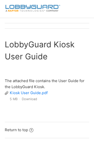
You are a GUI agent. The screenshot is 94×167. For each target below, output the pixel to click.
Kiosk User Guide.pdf (29, 92)
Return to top (16, 129)
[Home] (33, 11)
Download (29, 99)
